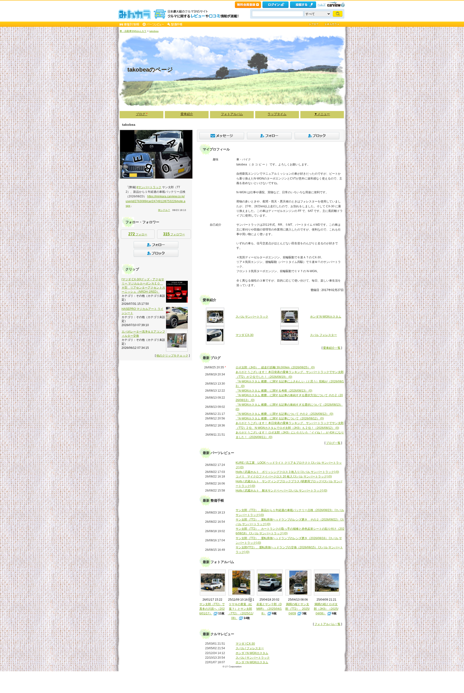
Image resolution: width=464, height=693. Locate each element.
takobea (154, 31)
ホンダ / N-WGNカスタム (252, 653)
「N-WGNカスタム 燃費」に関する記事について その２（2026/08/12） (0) (284, 414)
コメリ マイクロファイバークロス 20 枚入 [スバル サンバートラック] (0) (284, 476)
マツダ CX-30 (245, 335)
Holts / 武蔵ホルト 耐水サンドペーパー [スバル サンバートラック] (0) (281, 490)
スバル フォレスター (323, 335)
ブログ (141, 114)
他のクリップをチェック (172, 355)
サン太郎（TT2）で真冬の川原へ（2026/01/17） (212, 609)
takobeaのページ (150, 69)
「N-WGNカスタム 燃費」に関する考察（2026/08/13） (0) (274, 390)
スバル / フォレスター (250, 648)
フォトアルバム (232, 114)
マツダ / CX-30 (245, 643)
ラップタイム (277, 114)
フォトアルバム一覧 (327, 624)
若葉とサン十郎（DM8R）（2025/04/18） (269, 609)
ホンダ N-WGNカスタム (325, 316)
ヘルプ (322, 4)
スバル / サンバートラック (253, 657)
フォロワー (174, 234)
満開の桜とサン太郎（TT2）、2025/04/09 (297, 609)
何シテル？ (164, 210)
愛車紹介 (187, 114)
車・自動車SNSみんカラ (133, 31)
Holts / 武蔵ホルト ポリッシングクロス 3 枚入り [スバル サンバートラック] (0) (287, 472)
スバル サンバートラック (252, 316)
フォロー (137, 234)
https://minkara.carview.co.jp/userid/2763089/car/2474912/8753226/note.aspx (155, 201)
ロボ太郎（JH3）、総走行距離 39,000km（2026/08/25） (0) (275, 367)
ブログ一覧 (333, 443)
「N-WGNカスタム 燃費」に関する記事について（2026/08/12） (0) (280, 418)
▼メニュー (322, 114)
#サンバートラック (149, 187)
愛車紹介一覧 (332, 348)
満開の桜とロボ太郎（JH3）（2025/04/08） (326, 609)
